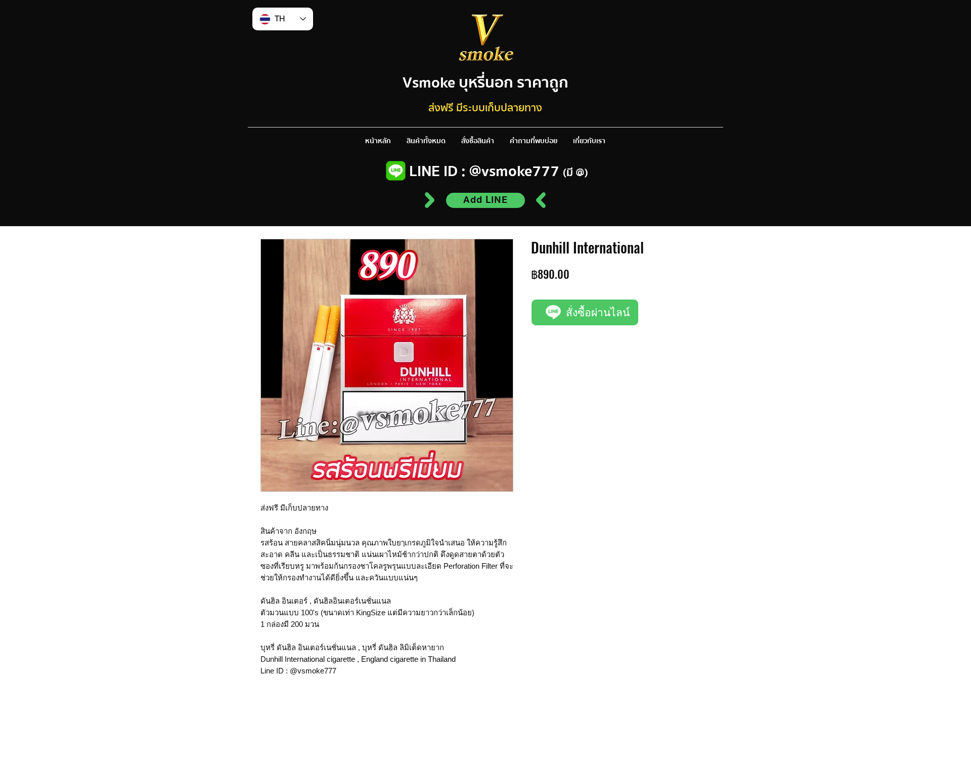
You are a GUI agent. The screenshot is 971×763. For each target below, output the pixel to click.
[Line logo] (395, 170)
